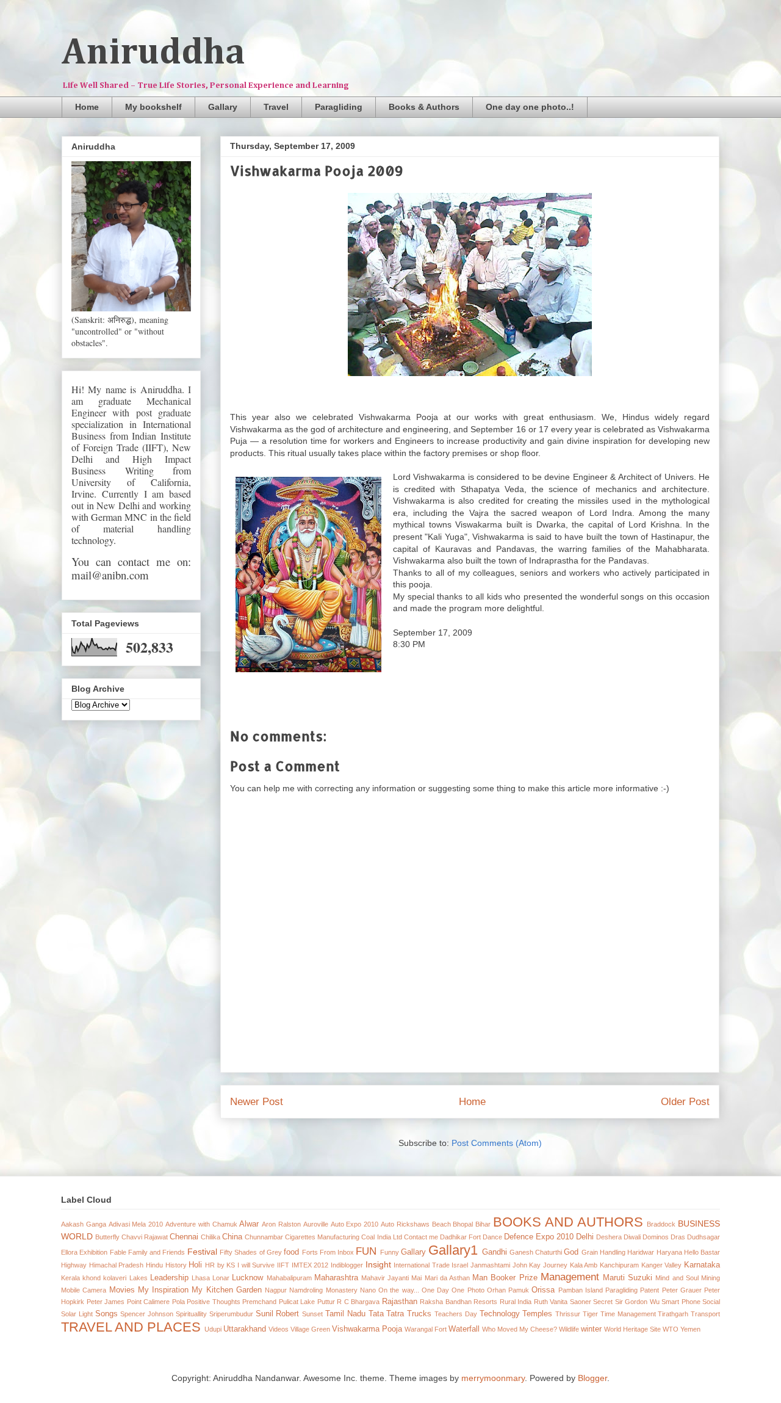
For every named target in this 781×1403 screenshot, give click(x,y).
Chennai (184, 1237)
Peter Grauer (682, 1290)
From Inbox (337, 1252)
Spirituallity (191, 1314)
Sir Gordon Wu (637, 1301)
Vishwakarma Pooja (367, 1329)
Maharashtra (336, 1278)
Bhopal (463, 1224)
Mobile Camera (83, 1290)
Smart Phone (680, 1301)
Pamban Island (580, 1290)
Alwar (249, 1224)
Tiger (590, 1314)
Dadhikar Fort (460, 1237)
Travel (276, 107)
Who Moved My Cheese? (519, 1329)
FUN (366, 1251)
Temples (537, 1314)
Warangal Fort (426, 1329)
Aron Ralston (281, 1224)
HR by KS (220, 1265)
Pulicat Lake (297, 1301)
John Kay (527, 1265)
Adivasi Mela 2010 (136, 1224)
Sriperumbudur (231, 1314)
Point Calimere (148, 1301)
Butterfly (107, 1237)
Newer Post (256, 1102)
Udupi (212, 1329)
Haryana (669, 1252)
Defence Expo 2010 (539, 1237)
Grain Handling (603, 1252)
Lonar (220, 1278)
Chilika (210, 1237)
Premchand (259, 1301)
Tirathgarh (673, 1314)
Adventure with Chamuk (201, 1224)
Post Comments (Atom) (497, 1143)
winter (591, 1329)
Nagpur (276, 1290)
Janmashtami (490, 1265)
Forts (310, 1252)
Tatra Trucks (408, 1314)
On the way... (398, 1290)
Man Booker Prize (504, 1278)
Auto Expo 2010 (355, 1224)
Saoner (580, 1301)
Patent (649, 1290)
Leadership (169, 1278)
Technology (500, 1314)
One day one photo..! (530, 107)
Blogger (592, 1378)
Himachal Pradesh (116, 1265)
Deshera (609, 1237)
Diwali (632, 1237)
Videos (278, 1329)
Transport (705, 1314)
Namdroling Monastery (323, 1290)
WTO (670, 1329)
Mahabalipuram (289, 1278)
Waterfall (464, 1329)
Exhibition (93, 1252)
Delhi (585, 1237)
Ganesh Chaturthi (535, 1252)
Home (87, 107)
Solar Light (77, 1314)
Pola (178, 1301)
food (291, 1252)
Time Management (628, 1314)
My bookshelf (153, 107)
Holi (195, 1265)
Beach (441, 1224)
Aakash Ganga (83, 1224)
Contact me (421, 1237)
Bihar (483, 1224)
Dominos (655, 1237)
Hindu (154, 1265)
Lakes (138, 1278)
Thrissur (567, 1314)
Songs (106, 1314)
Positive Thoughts (213, 1301)
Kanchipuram (619, 1265)
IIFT (283, 1265)
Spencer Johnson (146, 1314)
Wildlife (569, 1329)
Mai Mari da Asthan (440, 1278)
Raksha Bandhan (446, 1301)
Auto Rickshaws (405, 1224)
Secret (603, 1301)
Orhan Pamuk (508, 1290)
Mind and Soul (676, 1278)
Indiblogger (347, 1265)
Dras (678, 1237)
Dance (492, 1237)
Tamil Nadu (345, 1314)
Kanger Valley (661, 1265)
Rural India (516, 1301)
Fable (118, 1252)
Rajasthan (399, 1301)
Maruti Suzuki (627, 1278)
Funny (389, 1252)
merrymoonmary (493, 1378)
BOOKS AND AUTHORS (568, 1222)
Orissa (543, 1290)
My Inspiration (163, 1290)
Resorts (485, 1301)
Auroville (315, 1224)
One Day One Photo (453, 1290)
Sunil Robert (278, 1314)
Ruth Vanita (551, 1301)
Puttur (326, 1301)
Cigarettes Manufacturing (322, 1237)
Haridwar (640, 1252)
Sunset (312, 1314)
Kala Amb (584, 1265)
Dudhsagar (703, 1237)
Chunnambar (264, 1237)
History (176, 1265)
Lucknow (247, 1278)
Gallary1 (453, 1250)
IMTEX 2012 (310, 1265)
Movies (122, 1290)
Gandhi (494, 1252)
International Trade (422, 1265)
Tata (376, 1314)
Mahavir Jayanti (385, 1278)
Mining (710, 1278)
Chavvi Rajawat (144, 1237)
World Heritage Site (632, 1329)
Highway (74, 1265)
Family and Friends (156, 1252)
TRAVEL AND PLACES (131, 1327)
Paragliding (338, 107)
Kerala (70, 1278)
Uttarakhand (244, 1329)
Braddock (661, 1224)
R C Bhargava (358, 1301)
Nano (368, 1290)
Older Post (685, 1102)
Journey (555, 1265)
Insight (378, 1264)
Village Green (310, 1329)
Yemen (690, 1329)
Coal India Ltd (381, 1237)
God (571, 1252)
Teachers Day (455, 1314)
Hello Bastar (702, 1252)
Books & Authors (424, 107)
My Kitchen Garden (227, 1290)
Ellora (69, 1252)
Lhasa (201, 1278)
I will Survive (256, 1265)
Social (711, 1301)
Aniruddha (153, 53)
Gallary (222, 107)
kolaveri (114, 1278)
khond (91, 1278)
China (232, 1237)
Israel (460, 1265)
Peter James (106, 1301)
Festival (202, 1251)
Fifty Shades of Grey (251, 1252)
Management (570, 1277)
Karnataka (702, 1265)
